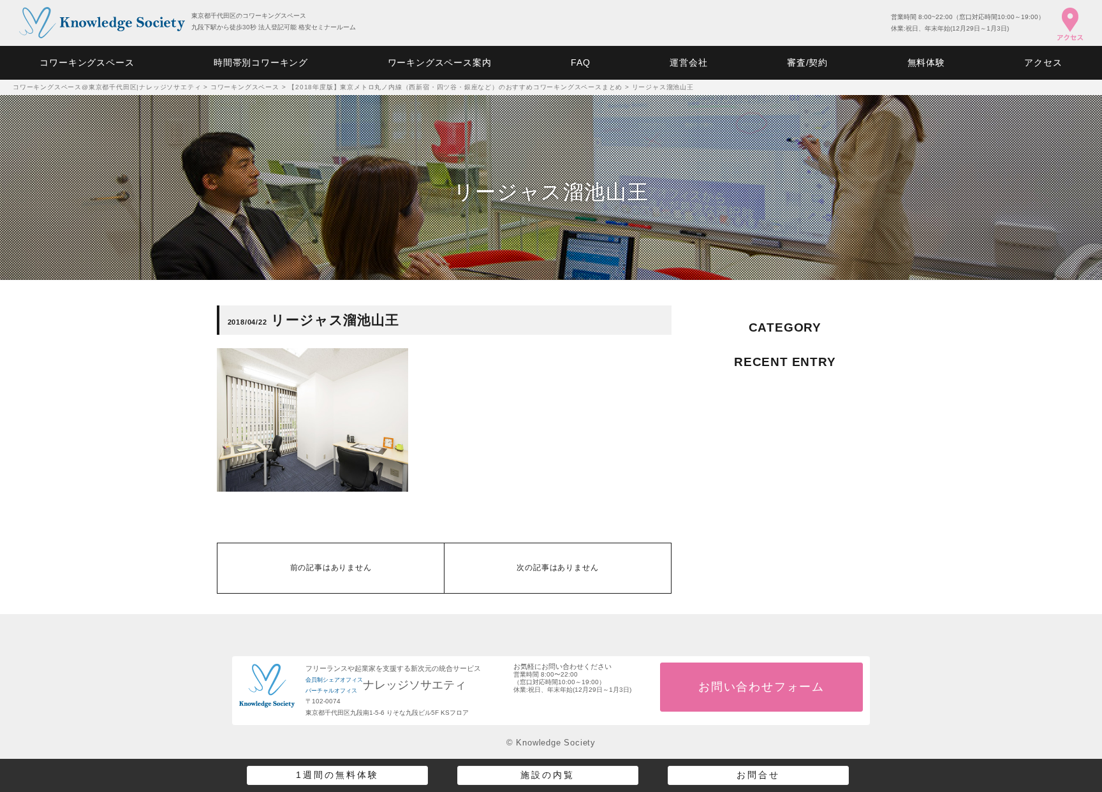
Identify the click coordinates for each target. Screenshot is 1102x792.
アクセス (1043, 62)
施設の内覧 (547, 775)
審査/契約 (807, 62)
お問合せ (758, 775)
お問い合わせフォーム (761, 686)
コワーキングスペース (87, 62)
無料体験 (926, 62)
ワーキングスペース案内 (440, 62)
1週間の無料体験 (337, 775)
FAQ (580, 62)
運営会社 (688, 62)
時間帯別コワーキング (261, 62)
